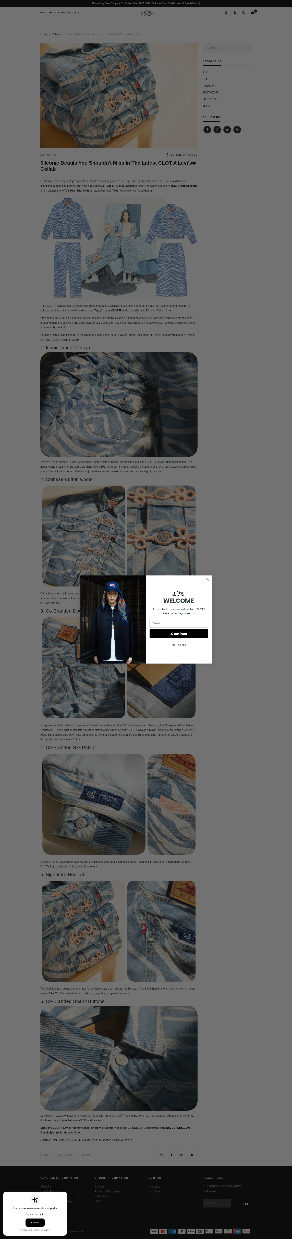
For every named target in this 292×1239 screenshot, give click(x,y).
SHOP (52, 13)
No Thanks (179, 645)
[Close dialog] (208, 580)
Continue (179, 633)
